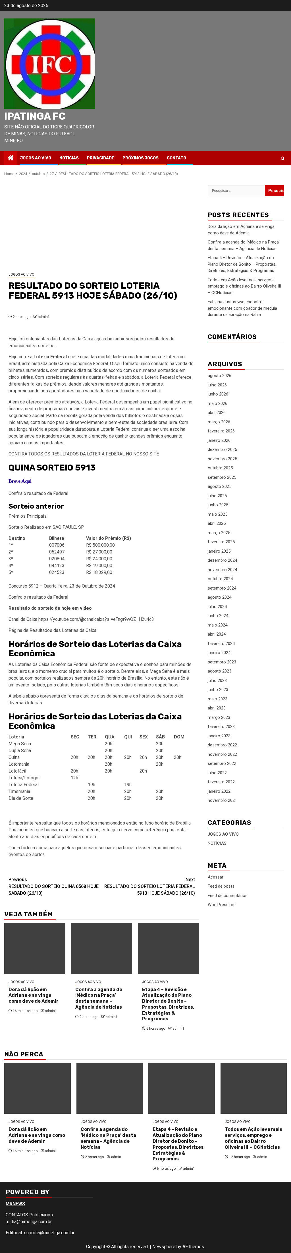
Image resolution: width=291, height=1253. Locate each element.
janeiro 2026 (219, 440)
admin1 (44, 317)
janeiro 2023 (219, 735)
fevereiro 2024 (221, 643)
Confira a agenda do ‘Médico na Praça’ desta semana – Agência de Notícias (98, 998)
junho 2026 (218, 394)
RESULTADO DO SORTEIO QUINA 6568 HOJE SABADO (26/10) (54, 886)
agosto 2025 (219, 486)
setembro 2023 (222, 662)
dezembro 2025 (222, 449)
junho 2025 (218, 504)
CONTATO (176, 158)
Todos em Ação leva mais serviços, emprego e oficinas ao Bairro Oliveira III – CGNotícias (245, 286)
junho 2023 (218, 689)
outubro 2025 (220, 468)
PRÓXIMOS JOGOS (140, 158)
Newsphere (163, 1246)
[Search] (282, 158)
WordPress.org (222, 904)
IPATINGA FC (35, 116)
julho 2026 (217, 385)
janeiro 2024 (219, 652)
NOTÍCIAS (69, 158)
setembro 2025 (222, 477)
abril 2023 (217, 708)
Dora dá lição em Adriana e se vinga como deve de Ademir (34, 995)
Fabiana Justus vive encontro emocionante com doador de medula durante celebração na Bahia (242, 308)
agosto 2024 (219, 597)
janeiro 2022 (219, 791)
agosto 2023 (219, 671)
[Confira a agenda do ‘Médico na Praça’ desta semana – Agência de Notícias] (101, 948)
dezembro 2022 (222, 745)
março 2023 (219, 717)
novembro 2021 (222, 800)
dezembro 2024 (222, 560)
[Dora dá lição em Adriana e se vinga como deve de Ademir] (34, 948)
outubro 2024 (220, 578)
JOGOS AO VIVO (35, 158)
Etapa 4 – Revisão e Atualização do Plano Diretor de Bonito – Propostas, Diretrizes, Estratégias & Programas (168, 1004)
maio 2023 (217, 699)
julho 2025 (217, 495)
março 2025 (219, 532)
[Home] (11, 159)
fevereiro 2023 (221, 726)
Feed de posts (221, 886)
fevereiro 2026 (221, 431)
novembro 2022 (222, 754)
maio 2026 (217, 403)
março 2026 (219, 421)
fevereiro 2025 (221, 541)
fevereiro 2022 (221, 781)
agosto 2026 (219, 375)
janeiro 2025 (219, 551)
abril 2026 (217, 412)
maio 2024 (217, 625)
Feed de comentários (228, 895)
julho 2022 (217, 772)
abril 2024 (217, 634)
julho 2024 (217, 606)
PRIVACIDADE (100, 158)
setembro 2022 (222, 763)
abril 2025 (217, 523)
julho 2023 (217, 680)
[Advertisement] (101, 224)
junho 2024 (218, 615)
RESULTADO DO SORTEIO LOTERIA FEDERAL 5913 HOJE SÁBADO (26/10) (149, 886)
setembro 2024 (222, 588)
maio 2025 (217, 514)
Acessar (215, 877)
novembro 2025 (222, 458)
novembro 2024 (222, 569)
